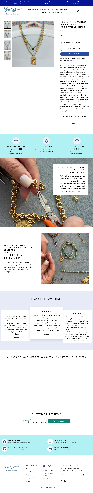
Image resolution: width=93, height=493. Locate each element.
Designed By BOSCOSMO (49, 488)
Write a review (58, 421)
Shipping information (75, 117)
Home (28, 469)
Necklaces (32, 9)
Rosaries (63, 9)
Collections (40, 12)
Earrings (54, 9)
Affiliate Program (55, 12)
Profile (45, 478)
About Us (29, 472)
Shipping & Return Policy (49, 474)
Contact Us (29, 481)
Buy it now (75, 54)
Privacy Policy (48, 470)
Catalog (28, 475)
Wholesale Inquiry (32, 478)
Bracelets (44, 9)
